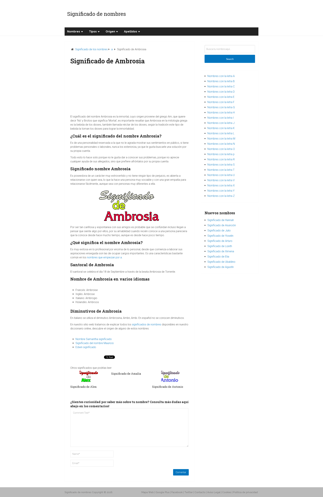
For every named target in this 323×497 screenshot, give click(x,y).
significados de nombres (146, 324)
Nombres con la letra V (221, 180)
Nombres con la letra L (220, 133)
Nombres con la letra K (221, 128)
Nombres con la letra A (221, 76)
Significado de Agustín (220, 267)
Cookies (226, 492)
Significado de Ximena (220, 251)
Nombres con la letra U (221, 175)
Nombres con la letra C (221, 86)
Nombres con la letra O (221, 149)
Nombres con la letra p (221, 154)
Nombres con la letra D (221, 91)
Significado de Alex (83, 386)
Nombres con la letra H (221, 112)
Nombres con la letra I (220, 117)
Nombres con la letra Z (221, 195)
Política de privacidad (245, 492)
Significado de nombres (96, 13)
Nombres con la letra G (221, 107)
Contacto (200, 492)
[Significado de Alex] (88, 376)
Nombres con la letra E (221, 96)
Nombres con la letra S (221, 164)
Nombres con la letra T (221, 169)
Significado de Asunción (221, 225)
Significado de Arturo (219, 241)
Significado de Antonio (167, 386)
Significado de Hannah (220, 220)
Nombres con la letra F (221, 102)
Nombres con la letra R (221, 159)
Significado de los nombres (91, 49)
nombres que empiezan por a (104, 257)
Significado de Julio (219, 230)
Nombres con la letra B (221, 81)
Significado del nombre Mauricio (95, 343)
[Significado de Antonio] (170, 376)
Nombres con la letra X (221, 185)
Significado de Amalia (126, 373)
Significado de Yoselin (220, 235)
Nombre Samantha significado (94, 339)
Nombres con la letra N (221, 143)
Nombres (73, 31)
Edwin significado (86, 347)
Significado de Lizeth (219, 246)
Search (230, 59)
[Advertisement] (129, 91)
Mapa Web (147, 492)
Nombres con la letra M (221, 138)
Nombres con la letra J (221, 123)
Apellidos (130, 31)
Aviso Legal (213, 492)
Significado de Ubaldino (221, 261)
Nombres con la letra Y (221, 190)
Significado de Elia (218, 256)
